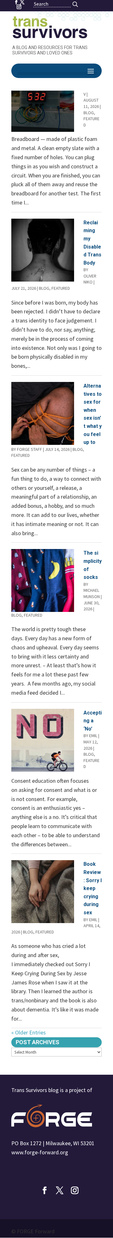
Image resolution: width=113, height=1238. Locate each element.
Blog (88, 112)
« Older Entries (28, 1032)
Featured (60, 288)
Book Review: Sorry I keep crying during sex (92, 888)
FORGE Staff (29, 449)
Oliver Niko (89, 279)
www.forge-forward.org (39, 1152)
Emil (93, 735)
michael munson (91, 593)
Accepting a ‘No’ (92, 721)
